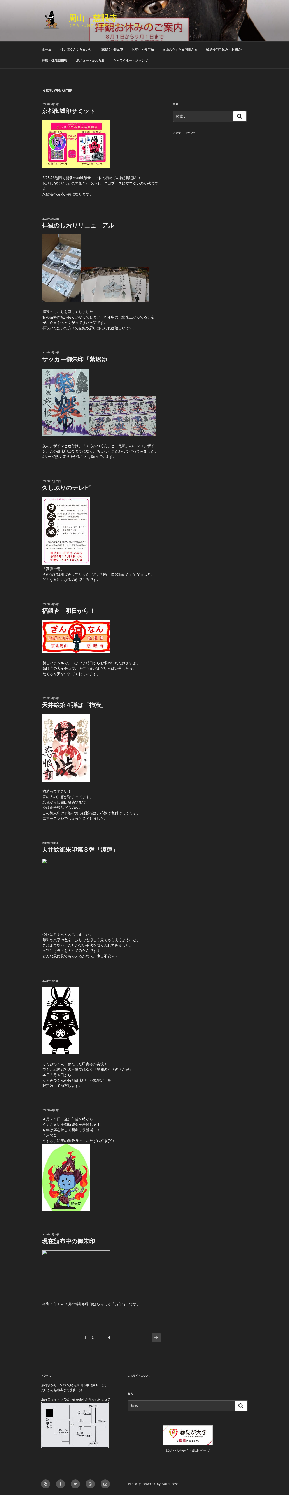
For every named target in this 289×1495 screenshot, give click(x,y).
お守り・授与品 (143, 49)
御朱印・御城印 (112, 49)
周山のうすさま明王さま (180, 49)
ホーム (46, 49)
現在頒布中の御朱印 (68, 1241)
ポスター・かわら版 (90, 60)
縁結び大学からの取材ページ (188, 1451)
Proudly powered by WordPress (153, 1484)
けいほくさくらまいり (76, 49)
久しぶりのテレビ (66, 487)
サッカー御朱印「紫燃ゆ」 (77, 359)
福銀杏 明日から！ (68, 610)
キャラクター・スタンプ (130, 60)
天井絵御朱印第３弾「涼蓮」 (80, 849)
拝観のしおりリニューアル (78, 225)
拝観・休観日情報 (54, 60)
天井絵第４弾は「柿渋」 (74, 704)
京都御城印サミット (69, 110)
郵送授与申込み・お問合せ (225, 49)
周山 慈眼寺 (93, 18)
